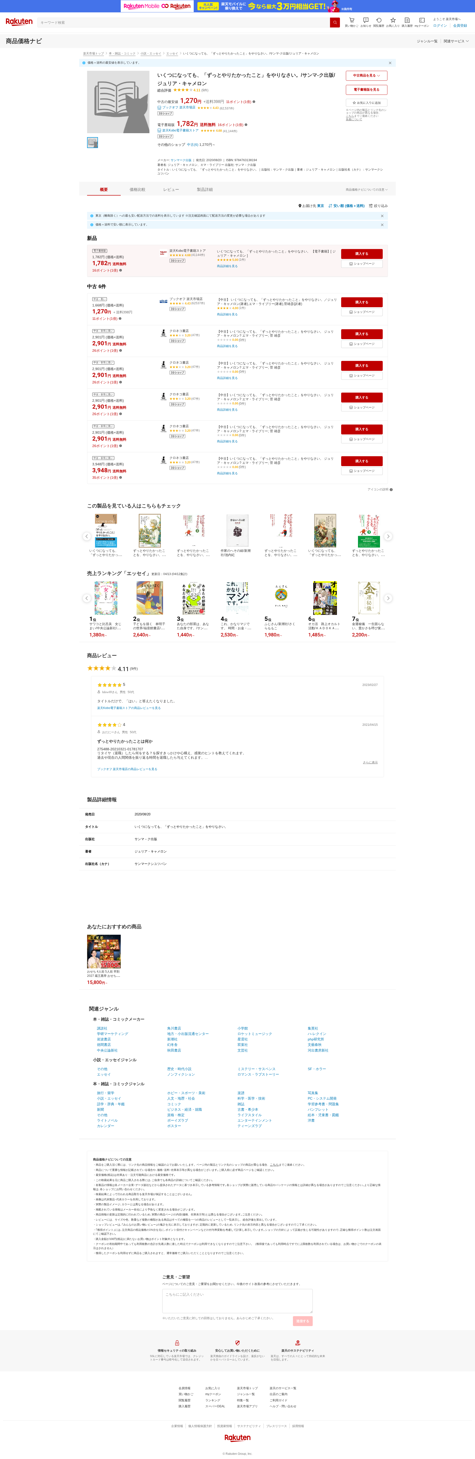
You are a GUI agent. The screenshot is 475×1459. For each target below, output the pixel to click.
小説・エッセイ (151, 53)
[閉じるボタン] (391, 63)
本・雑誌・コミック (122, 53)
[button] (365, 22)
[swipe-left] (87, 536)
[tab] (104, 190)
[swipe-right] (388, 536)
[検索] (335, 22)
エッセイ (172, 53)
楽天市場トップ (93, 53)
